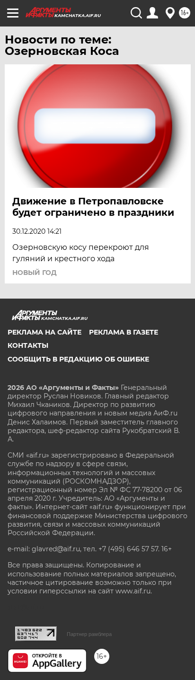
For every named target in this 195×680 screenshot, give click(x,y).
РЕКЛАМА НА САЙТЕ (44, 332)
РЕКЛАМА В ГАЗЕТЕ (123, 332)
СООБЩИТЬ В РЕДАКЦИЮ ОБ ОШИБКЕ (78, 359)
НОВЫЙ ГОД (34, 272)
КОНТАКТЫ (28, 345)
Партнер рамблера (89, 634)
